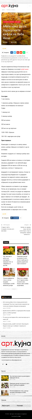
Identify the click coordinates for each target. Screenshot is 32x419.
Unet (19, 416)
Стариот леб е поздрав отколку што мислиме (7, 229)
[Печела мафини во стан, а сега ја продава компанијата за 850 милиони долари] (9, 272)
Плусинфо (20, 405)
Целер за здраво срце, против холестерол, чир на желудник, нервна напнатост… (25, 230)
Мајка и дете (7, 297)
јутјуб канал (24, 69)
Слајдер (17, 22)
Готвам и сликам (9, 22)
